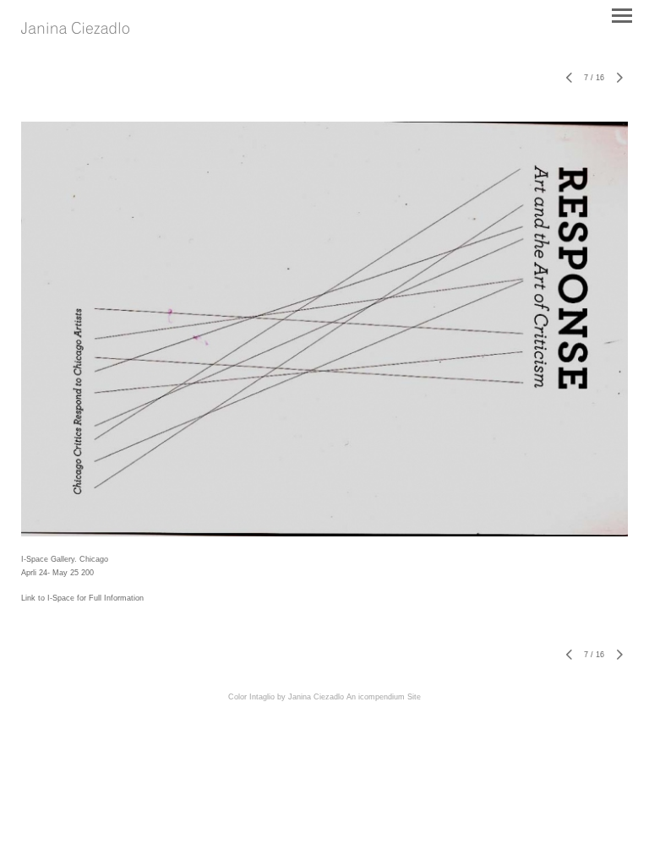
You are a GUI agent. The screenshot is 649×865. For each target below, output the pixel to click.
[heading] (75, 29)
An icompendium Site (383, 697)
